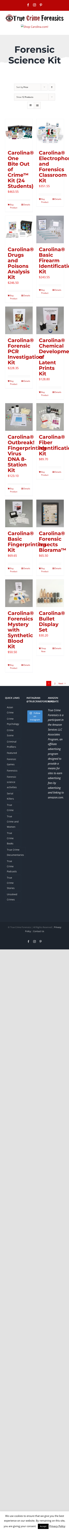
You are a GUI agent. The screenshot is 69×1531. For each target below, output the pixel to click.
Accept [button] (43, 1526)
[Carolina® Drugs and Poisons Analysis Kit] (19, 229)
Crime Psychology (13, 721)
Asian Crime (10, 710)
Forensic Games (11, 762)
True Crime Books (10, 838)
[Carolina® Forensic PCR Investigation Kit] (19, 320)
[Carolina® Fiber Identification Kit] (50, 417)
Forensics (12, 770)
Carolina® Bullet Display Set (52, 621)
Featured (12, 752)
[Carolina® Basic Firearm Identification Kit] (50, 229)
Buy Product (13, 206)
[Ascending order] (52, 87)
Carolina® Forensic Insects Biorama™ (52, 541)
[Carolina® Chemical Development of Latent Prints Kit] (50, 320)
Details (27, 204)
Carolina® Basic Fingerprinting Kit (27, 541)
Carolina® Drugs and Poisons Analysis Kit (21, 263)
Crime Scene (10, 733)
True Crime (10, 807)
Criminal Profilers (11, 744)
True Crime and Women (13, 821)
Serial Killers (10, 796)
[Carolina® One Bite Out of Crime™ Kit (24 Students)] (19, 133)
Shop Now (43, 650)
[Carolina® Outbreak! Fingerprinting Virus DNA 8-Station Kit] (19, 417)
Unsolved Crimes (12, 897)
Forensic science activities (12, 782)
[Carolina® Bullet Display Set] (50, 593)
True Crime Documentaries (15, 852)
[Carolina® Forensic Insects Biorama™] (50, 513)
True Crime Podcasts (12, 866)
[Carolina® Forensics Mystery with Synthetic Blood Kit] (19, 593)
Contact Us (38, 931)
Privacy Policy (57, 1526)
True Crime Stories (11, 883)
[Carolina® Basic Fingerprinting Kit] (19, 513)
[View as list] (37, 105)
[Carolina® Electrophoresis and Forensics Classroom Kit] (50, 133)
